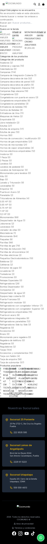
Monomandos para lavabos (13, 173)
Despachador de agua (11, 293)
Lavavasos (5, 226)
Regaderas (5, 327)
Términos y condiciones (24, 528)
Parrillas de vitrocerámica (12, 252)
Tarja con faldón (8, 356)
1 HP (2, 211)
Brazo (3, 334)
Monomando (6, 236)
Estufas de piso (7, 132)
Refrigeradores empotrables (14, 312)
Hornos (4, 135)
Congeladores (7, 94)
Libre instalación (8, 122)
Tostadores (5, 274)
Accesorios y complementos (14, 353)
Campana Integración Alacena (15, 88)
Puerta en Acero (8, 192)
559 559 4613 (20, 487)
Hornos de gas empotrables (14, 141)
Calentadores (6, 69)
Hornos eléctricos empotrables (15, 151)
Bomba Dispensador (10, 286)
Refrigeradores (7, 283)
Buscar (3, 26)
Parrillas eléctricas (9, 255)
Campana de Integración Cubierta (16, 75)
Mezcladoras (6, 233)
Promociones (6, 277)
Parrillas (4, 242)
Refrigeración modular (11, 302)
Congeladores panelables (12, 103)
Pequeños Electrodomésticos (14, 258)
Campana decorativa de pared (15, 81)
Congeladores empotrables (13, 100)
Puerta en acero (8, 315)
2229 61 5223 (20, 462)
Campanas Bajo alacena (12, 91)
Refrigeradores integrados (13, 318)
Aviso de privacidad (24, 524)
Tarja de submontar (9, 362)
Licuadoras (5, 271)
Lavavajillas (5, 185)
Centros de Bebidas (9, 110)
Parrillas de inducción (10, 249)
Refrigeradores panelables (13, 321)
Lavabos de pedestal (10, 167)
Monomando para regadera (13, 337)
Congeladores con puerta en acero (17, 97)
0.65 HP (4, 204)
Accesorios (5, 331)
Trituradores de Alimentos (13, 198)
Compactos (5, 290)
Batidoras (4, 261)
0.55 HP (4, 201)
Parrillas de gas (7, 245)
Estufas (3, 125)
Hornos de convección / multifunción (18, 138)
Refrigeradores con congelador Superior (20, 308)
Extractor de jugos (9, 267)
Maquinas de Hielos (9, 116)
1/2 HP (3, 214)
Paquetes (4, 239)
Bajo (2, 179)
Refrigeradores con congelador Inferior (19, 305)
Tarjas (3, 350)
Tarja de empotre (8, 359)
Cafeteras (5, 264)
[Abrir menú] (3, 4)
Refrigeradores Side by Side (14, 324)
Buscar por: (6, 22)
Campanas (5, 72)
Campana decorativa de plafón (15, 84)
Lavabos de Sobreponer (12, 170)
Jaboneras (5, 223)
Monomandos (7, 217)
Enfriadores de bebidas (11, 107)
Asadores (4, 62)
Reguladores (6, 346)
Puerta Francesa (8, 299)
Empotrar (4, 189)
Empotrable (5, 119)
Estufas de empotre (9, 129)
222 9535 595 (20, 432)
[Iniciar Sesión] (39, 4)
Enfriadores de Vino (10, 113)
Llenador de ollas (8, 230)
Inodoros (4, 154)
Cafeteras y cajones (10, 66)
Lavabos (4, 163)
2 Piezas (4, 160)
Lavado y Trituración (10, 182)
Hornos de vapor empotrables (15, 148)
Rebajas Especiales (9, 280)
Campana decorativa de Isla (13, 78)
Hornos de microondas (11, 144)
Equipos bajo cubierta (10, 296)
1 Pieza (3, 157)
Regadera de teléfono (10, 340)
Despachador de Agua (11, 220)
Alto (2, 176)
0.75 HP (4, 208)
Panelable (5, 195)
